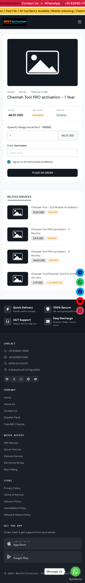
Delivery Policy (12, 501)
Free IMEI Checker (14, 424)
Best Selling (10, 469)
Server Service (12, 449)
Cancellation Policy (15, 508)
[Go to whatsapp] (75, 571)
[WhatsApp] (80, 282)
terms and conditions (40, 161)
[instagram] (80, 311)
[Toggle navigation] (79, 21)
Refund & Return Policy (17, 514)
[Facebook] (80, 292)
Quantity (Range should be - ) (29, 127)
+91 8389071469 (18, 357)
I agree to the (32, 161)
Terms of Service (14, 494)
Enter (17, 145)
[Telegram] (80, 273)
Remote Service (13, 456)
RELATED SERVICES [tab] (19, 196)
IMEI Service (11, 443)
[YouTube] (80, 301)
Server (22, 92)
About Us (9, 404)
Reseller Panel (12, 417)
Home (10, 92)
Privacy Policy (12, 488)
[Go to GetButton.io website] (75, 579)
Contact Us (10, 411)
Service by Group (14, 462)
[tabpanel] (42, 246)
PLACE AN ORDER (42, 172)
